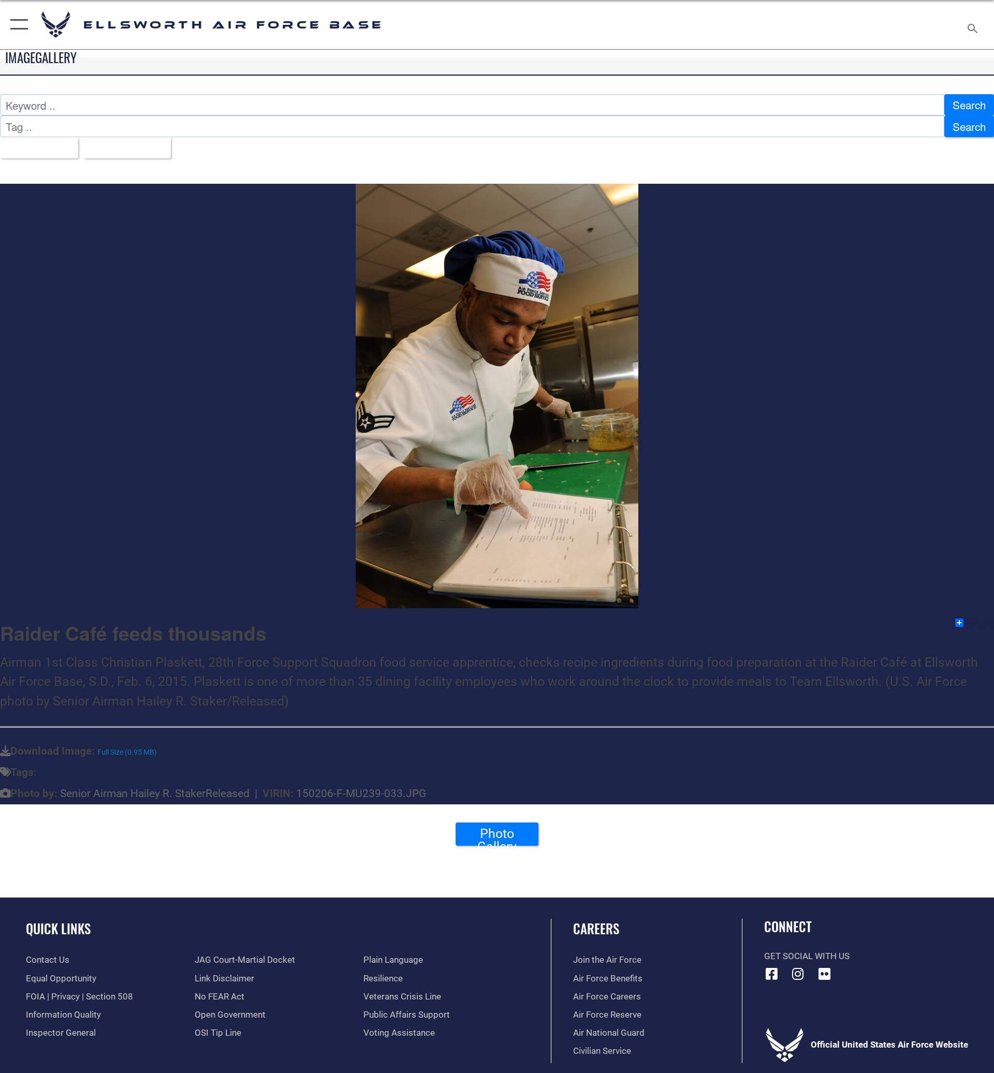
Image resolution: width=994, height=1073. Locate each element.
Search (969, 104)
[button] (17, 24)
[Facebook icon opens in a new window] (772, 973)
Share (979, 623)
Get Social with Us (807, 956)
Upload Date (122, 147)
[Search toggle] (973, 24)
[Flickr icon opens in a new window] (824, 973)
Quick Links (58, 928)
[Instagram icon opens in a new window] (798, 973)
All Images (34, 147)
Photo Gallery (497, 836)
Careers (596, 928)
